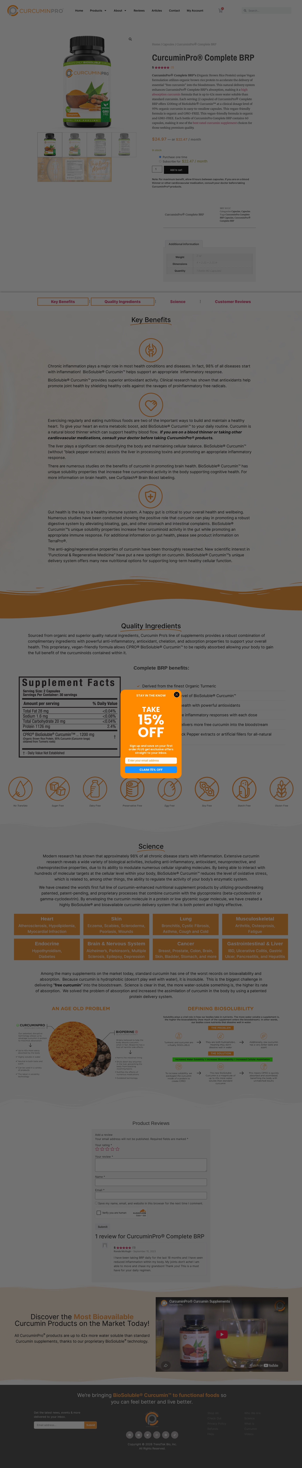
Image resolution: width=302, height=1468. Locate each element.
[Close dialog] (176, 694)
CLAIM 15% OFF (151, 769)
